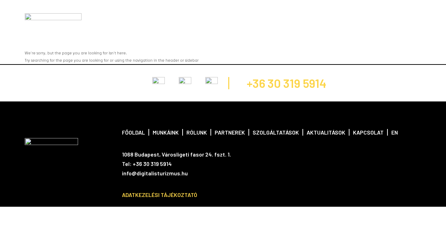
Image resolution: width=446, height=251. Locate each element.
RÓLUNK (173, 18)
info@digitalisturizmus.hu (155, 173)
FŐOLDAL (111, 18)
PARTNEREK (205, 18)
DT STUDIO (366, 18)
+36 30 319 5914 (286, 83)
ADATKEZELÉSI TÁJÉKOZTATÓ (159, 194)
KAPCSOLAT (332, 18)
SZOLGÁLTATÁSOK (248, 18)
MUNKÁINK (142, 18)
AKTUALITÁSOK (293, 18)
